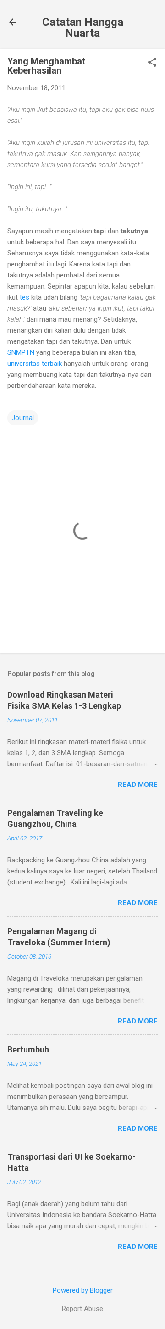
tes (24, 297)
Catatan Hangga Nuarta (82, 28)
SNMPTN (20, 352)
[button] (152, 63)
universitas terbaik (34, 363)
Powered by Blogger (83, 1290)
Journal (22, 418)
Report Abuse (82, 1309)
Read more (138, 784)
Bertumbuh (28, 1049)
